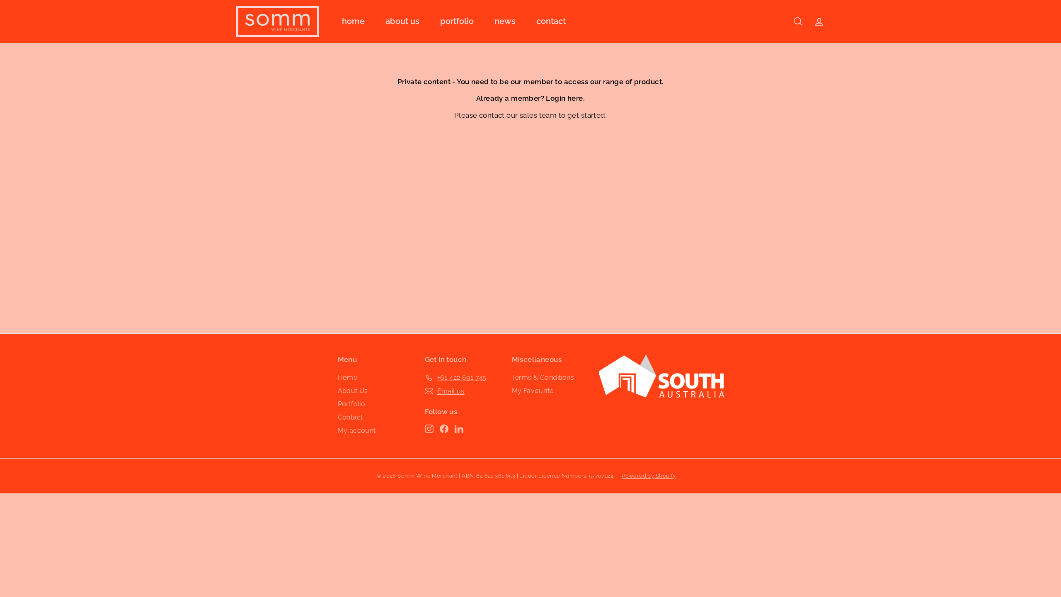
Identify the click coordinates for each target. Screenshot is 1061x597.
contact (492, 115)
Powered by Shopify (649, 476)
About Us (402, 21)
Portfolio (457, 21)
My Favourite (533, 391)
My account (357, 430)
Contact (551, 21)
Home (353, 21)
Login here (564, 98)
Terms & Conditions (543, 377)
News (505, 21)
